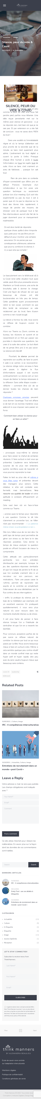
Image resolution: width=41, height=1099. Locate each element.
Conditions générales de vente (14, 1078)
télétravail (6, 676)
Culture (14, 721)
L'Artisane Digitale (17, 1096)
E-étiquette (8, 927)
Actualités (6, 37)
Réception (8, 943)
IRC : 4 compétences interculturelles (20, 724)
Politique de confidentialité (12, 1074)
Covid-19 (6, 672)
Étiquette (7, 931)
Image (15, 37)
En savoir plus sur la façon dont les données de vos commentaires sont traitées (19, 847)
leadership (15, 672)
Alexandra (19, 50)
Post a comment (10, 834)
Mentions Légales (9, 1070)
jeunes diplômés (10, 939)
